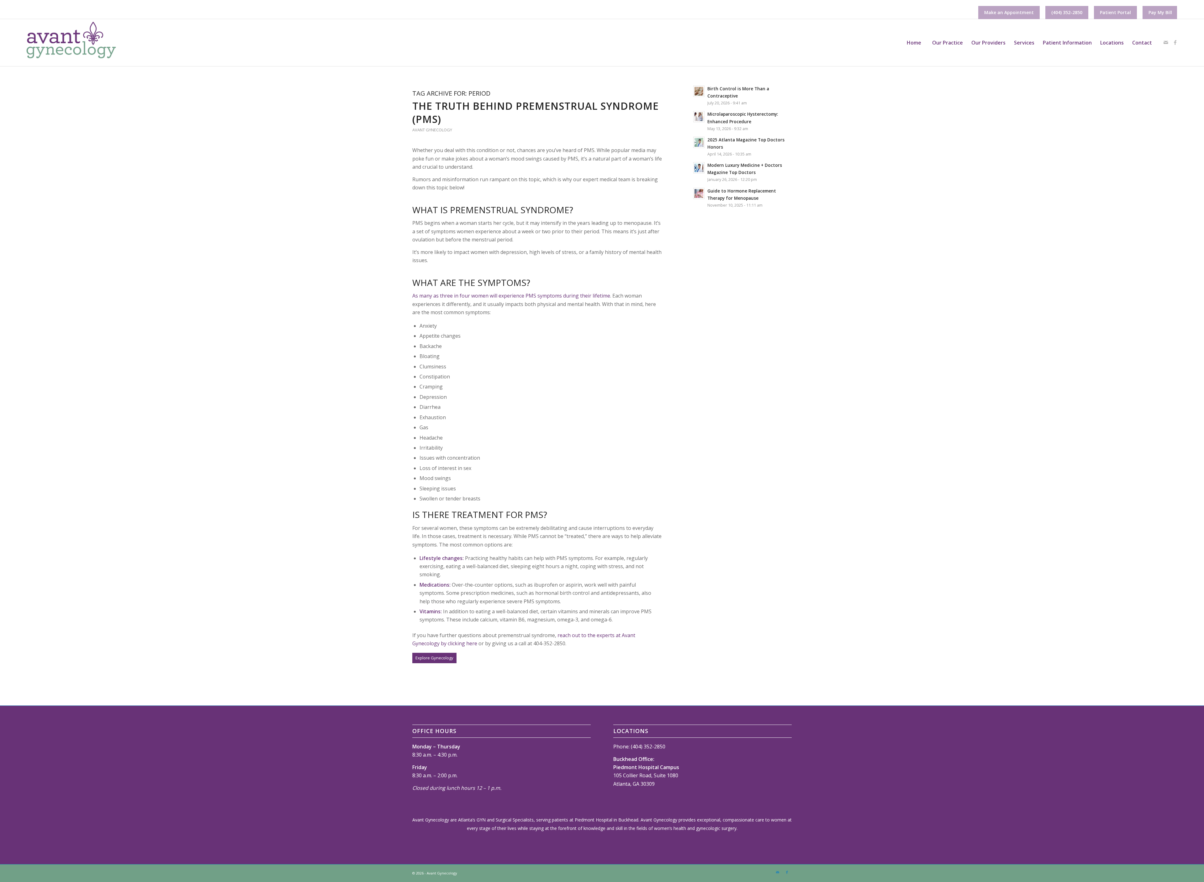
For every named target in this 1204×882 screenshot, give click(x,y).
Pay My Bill (1160, 12)
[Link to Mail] (1165, 42)
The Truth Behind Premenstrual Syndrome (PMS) (535, 112)
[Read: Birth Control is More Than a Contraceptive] (699, 91)
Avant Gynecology (432, 130)
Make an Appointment (1009, 12)
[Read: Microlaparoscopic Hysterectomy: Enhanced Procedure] (699, 116)
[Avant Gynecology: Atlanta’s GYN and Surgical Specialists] (70, 42)
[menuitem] (1009, 12)
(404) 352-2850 (1066, 12)
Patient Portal (1115, 12)
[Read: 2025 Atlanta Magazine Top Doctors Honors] (699, 142)
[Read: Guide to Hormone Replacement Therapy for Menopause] (699, 193)
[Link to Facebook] (1175, 42)
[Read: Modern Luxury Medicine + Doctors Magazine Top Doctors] (699, 167)
